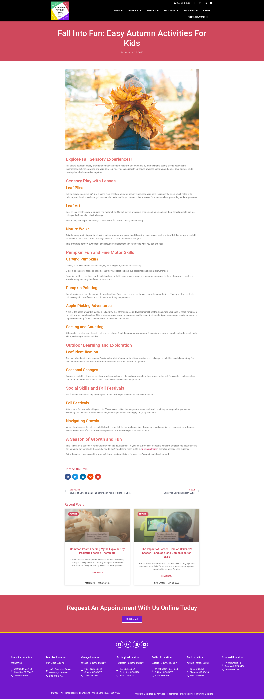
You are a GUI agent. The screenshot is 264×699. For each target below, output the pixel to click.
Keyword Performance (167, 694)
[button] (68, 477)
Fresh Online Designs (202, 694)
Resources (189, 10)
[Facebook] (119, 644)
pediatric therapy (150, 449)
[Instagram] (127, 644)
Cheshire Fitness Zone (92, 693)
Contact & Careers (198, 17)
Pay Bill (206, 10)
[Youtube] (144, 644)
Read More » (97, 572)
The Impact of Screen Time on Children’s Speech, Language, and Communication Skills (166, 552)
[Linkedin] (136, 644)
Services (151, 10)
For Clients (169, 10)
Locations (133, 10)
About (117, 10)
